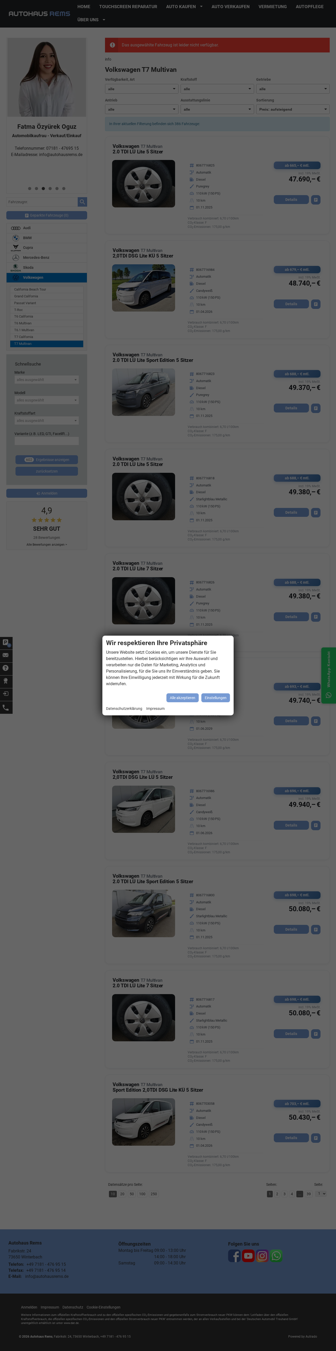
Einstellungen (216, 698)
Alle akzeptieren (182, 698)
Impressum (155, 708)
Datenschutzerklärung (124, 708)
